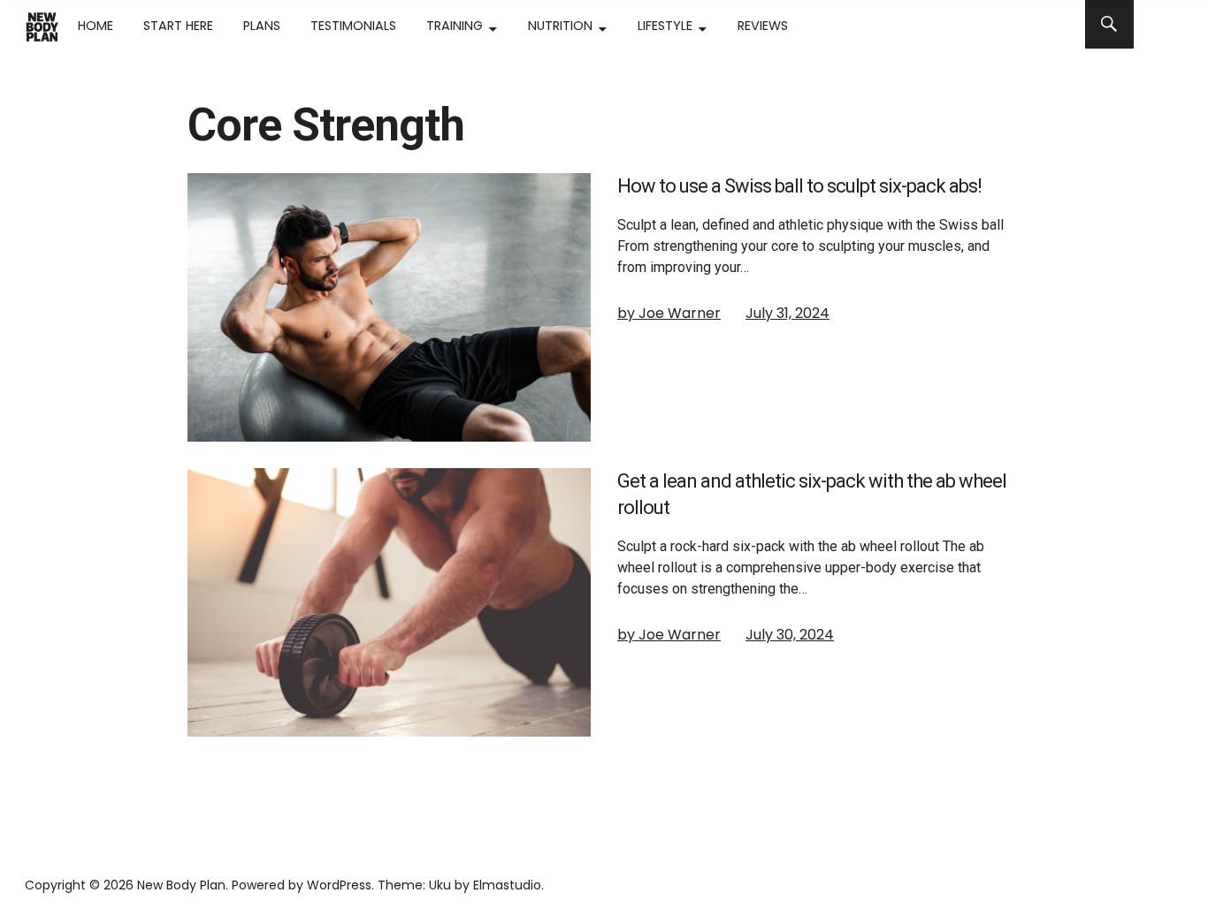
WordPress (339, 885)
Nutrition (560, 25)
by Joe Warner (669, 313)
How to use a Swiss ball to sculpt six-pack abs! (799, 186)
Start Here (178, 25)
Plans (261, 25)
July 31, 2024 (787, 313)
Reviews (763, 25)
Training (454, 25)
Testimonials (353, 25)
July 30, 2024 (789, 634)
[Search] (1109, 24)
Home (95, 25)
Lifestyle (665, 25)
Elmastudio (507, 885)
